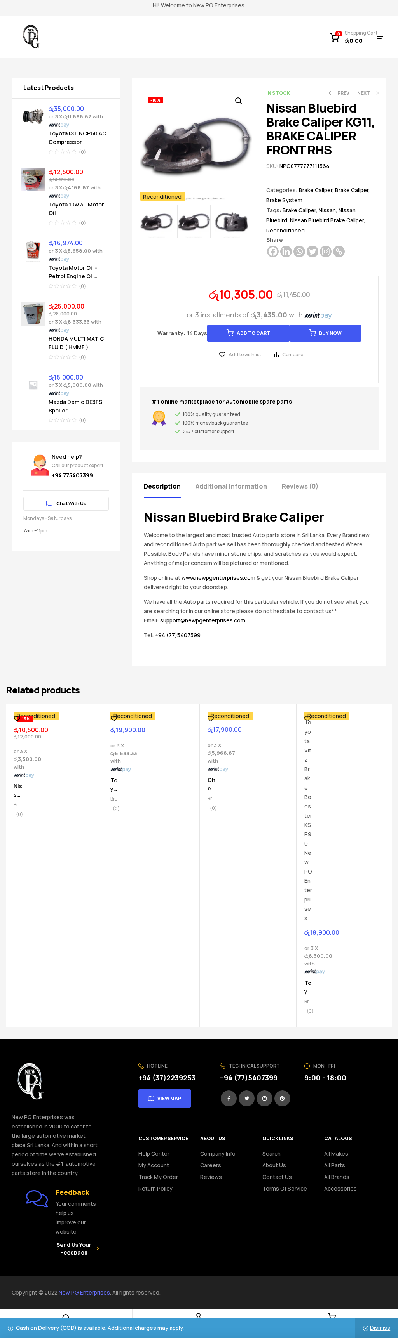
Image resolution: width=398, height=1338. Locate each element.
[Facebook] (273, 251)
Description (162, 486)
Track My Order (158, 1176)
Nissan (327, 210)
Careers (210, 1165)
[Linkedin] (286, 251)
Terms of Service (284, 1188)
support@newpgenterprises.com (202, 620)
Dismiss (380, 1327)
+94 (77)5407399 (178, 635)
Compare (292, 354)
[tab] (169, 485)
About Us (274, 1165)
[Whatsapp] (299, 251)
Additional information (231, 486)
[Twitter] (312, 251)
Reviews (211, 1176)
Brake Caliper (315, 190)
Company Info (218, 1153)
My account (153, 1165)
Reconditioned (285, 230)
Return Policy (155, 1188)
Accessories (340, 1188)
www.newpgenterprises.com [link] (218, 577)
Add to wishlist (245, 354)
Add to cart (253, 333)
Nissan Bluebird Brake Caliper (327, 220)
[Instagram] (326, 251)
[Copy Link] (339, 251)
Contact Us (277, 1176)
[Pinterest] (282, 1098)
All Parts (334, 1165)
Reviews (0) (300, 486)
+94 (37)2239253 (167, 1077)
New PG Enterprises (84, 1292)
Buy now (330, 333)
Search (271, 1153)
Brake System (284, 200)
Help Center (153, 1153)
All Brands (336, 1176)
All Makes (336, 1153)
